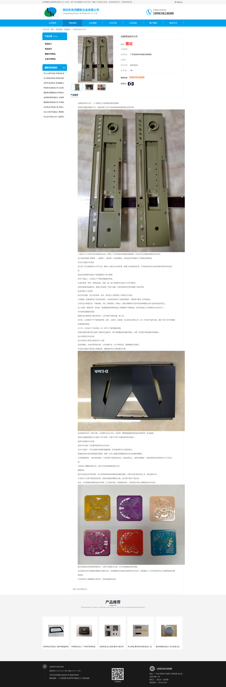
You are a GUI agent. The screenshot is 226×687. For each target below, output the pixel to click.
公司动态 (133, 23)
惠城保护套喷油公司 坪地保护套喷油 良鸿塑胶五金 (55, 102)
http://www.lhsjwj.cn (80, 589)
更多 (64, 68)
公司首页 (52, 23)
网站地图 (86, 678)
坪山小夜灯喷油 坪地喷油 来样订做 (55, 73)
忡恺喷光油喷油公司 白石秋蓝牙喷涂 (55, 88)
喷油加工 (67, 29)
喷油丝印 (48, 49)
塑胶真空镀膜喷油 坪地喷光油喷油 (55, 93)
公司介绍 (113, 23)
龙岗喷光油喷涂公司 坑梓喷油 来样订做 (170, 647)
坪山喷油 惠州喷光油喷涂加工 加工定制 (113, 647)
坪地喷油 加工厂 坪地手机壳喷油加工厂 (57, 647)
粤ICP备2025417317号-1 (73, 671)
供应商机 (72, 23)
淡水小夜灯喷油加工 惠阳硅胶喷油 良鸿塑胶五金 (55, 112)
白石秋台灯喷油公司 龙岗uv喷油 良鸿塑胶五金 (55, 107)
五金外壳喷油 (50, 59)
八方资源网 (62, 678)
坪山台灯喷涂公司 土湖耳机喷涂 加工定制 (55, 117)
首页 (52, 29)
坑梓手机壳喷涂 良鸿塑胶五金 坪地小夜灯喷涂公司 (55, 83)
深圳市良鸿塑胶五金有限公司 (59, 675)
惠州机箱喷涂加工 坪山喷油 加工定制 (141, 647)
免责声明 (70, 678)
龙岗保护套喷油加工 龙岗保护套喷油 (55, 97)
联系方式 (173, 23)
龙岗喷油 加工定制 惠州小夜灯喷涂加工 (85, 647)
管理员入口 (78, 678)
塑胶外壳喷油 (50, 54)
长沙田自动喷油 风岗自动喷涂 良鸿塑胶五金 (55, 78)
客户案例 (153, 23)
